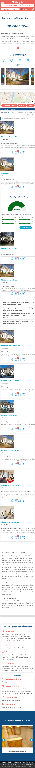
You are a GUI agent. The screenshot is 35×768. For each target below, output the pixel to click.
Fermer (30, 766)
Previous (3, 76)
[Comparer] (33, 9)
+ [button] (32, 101)
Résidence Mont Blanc (9, 415)
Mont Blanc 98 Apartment (10, 381)
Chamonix (5, 139)
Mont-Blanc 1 (5, 173)
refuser (5, 764)
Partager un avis (25, 227)
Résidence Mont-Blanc (9, 248)
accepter (13, 764)
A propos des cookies (20, 766)
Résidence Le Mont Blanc (10, 450)
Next (31, 76)
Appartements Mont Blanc (10, 346)
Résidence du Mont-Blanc (10, 137)
